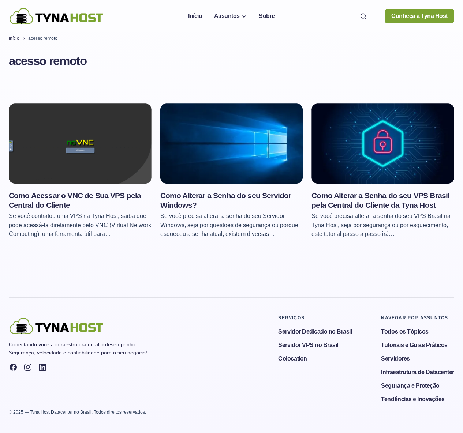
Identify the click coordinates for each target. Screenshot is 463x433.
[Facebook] (13, 367)
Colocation (292, 358)
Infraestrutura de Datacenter (417, 372)
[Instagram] (27, 367)
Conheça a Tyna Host (419, 16)
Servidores (395, 358)
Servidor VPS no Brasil (308, 345)
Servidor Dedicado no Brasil (315, 331)
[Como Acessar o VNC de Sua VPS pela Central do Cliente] (80, 143)
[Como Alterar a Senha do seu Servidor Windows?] (231, 143)
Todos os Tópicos (404, 331)
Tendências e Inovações (412, 399)
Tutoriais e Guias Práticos (414, 345)
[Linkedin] (42, 367)
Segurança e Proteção (410, 386)
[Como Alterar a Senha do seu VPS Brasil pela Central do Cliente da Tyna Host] (382, 143)
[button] (363, 16)
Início (14, 38)
